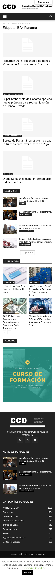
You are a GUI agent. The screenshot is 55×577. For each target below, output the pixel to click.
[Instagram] (20, 440)
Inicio (5, 23)
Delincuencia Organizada (13, 94)
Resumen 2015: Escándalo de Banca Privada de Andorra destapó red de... (26, 62)
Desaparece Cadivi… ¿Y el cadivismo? (35, 212)
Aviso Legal (40, 554)
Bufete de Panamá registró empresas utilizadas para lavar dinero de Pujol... (27, 142)
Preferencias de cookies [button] (33, 568)
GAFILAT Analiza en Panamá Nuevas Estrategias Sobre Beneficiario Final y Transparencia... (11, 322)
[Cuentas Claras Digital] (27, 6)
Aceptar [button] (27, 572)
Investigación (25, 244)
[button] (4, 16)
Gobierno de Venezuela (12, 136)
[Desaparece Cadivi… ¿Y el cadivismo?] (10, 215)
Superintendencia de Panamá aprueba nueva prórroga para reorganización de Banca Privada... (27, 102)
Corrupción (8, 174)
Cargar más (26, 252)
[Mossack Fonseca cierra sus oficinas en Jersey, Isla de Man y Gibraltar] (10, 229)
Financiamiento (25, 214)
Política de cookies (26, 554)
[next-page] (9, 332)
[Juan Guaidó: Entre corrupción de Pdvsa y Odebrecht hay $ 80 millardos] (10, 202)
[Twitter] (27, 440)
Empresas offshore (27, 231)
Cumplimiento (9, 282)
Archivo (22, 204)
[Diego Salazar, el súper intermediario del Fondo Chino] (27, 163)
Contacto (13, 554)
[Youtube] (35, 440)
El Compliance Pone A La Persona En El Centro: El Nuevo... (14, 289)
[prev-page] (4, 332)
